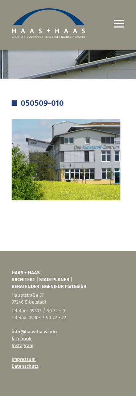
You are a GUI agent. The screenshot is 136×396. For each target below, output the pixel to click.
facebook (22, 338)
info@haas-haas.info (34, 331)
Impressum (24, 359)
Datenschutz (25, 366)
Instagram (22, 345)
